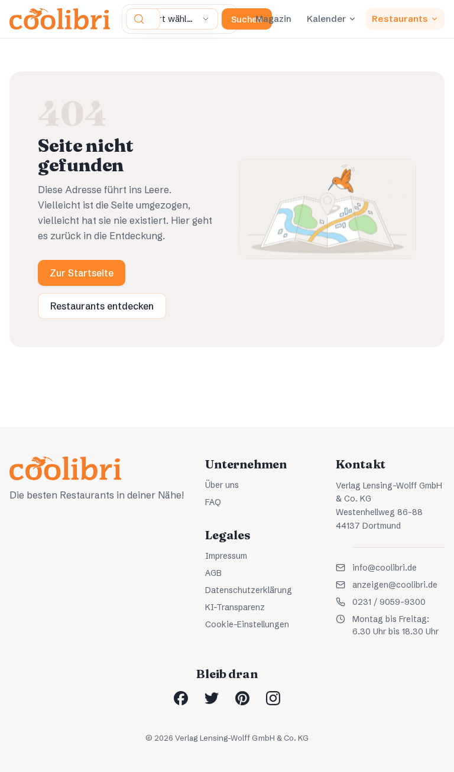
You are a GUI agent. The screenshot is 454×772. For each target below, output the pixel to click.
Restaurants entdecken (102, 306)
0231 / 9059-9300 (389, 602)
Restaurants (400, 18)
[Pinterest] (242, 698)
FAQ (213, 502)
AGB (213, 573)
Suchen (246, 19)
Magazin (273, 18)
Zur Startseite (82, 273)
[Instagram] (273, 698)
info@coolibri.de (384, 567)
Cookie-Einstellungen (247, 624)
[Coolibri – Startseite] (59, 19)
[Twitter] (212, 698)
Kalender (326, 18)
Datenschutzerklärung (248, 590)
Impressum (226, 556)
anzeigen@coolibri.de (394, 584)
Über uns (222, 485)
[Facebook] (181, 698)
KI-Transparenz (235, 607)
